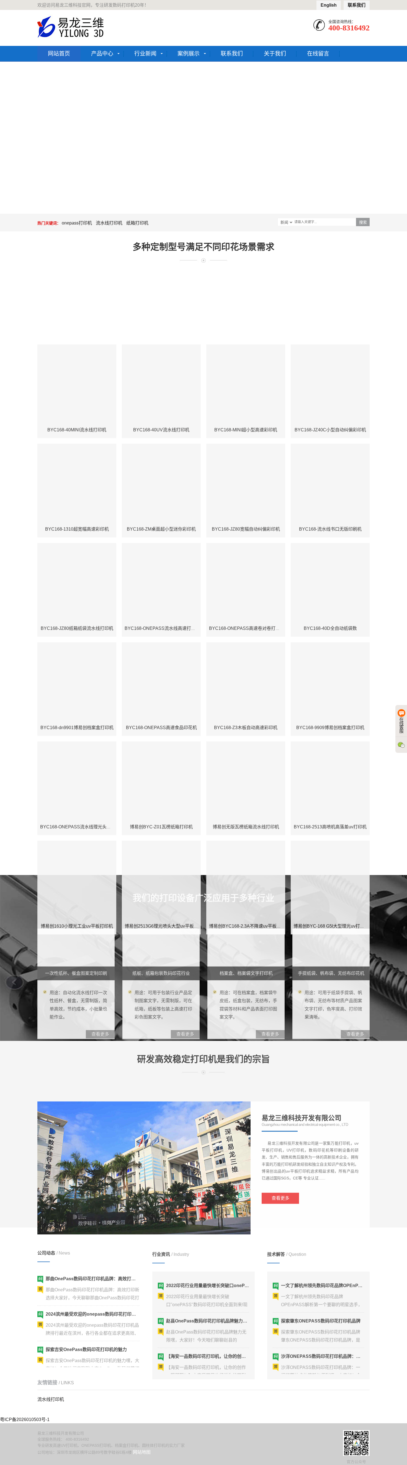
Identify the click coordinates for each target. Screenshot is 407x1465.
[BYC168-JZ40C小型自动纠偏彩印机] (330, 316)
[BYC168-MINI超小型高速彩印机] (245, 316)
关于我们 (275, 54)
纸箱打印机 (137, 223)
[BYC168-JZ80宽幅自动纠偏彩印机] (245, 415)
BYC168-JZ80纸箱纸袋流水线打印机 (77, 560)
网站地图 (142, 1452)
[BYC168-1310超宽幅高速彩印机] (77, 415)
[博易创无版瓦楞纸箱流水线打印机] (245, 713)
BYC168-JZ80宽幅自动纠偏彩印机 (246, 461)
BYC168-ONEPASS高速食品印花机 (161, 659)
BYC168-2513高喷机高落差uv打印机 (330, 759)
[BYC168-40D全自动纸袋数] (330, 514)
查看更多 (280, 1183)
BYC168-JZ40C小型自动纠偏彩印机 (330, 362)
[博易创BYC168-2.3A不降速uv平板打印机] (245, 812)
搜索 (363, 222)
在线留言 (318, 54)
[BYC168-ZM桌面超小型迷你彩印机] (161, 415)
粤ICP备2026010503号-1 (25, 1419)
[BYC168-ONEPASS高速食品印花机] (161, 614)
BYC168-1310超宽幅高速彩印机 (77, 461)
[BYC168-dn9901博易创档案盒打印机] (77, 614)
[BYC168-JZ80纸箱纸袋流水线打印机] (77, 514)
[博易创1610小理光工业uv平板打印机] (77, 812)
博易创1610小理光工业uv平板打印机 (77, 858)
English (329, 5)
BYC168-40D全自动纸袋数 (330, 560)
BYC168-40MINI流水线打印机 (76, 362)
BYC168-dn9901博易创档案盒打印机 (77, 659)
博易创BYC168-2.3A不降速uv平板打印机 (249, 858)
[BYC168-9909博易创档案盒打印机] (330, 614)
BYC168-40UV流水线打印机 (161, 362)
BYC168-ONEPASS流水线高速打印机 (162, 560)
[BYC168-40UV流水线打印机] (161, 316)
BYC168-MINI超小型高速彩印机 (245, 362)
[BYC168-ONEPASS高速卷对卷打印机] (245, 514)
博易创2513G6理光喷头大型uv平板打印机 (166, 858)
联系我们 (356, 5)
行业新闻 (145, 54)
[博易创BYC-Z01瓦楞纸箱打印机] (161, 713)
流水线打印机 (109, 223)
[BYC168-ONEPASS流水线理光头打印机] (77, 713)
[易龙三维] (71, 27)
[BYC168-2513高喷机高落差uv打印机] (330, 713)
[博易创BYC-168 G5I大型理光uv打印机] (330, 812)
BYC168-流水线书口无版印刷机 (330, 461)
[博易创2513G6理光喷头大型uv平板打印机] (161, 812)
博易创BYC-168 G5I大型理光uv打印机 (331, 858)
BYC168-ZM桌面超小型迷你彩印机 (161, 461)
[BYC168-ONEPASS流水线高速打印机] (161, 514)
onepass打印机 (77, 223)
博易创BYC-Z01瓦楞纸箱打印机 (161, 759)
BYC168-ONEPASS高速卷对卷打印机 (246, 560)
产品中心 (102, 54)
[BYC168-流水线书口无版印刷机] (330, 415)
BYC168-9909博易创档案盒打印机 (330, 659)
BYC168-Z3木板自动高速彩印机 (245, 659)
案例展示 (188, 54)
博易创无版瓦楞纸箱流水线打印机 (246, 759)
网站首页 (59, 54)
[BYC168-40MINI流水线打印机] (77, 316)
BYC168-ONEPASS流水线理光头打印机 (80, 759)
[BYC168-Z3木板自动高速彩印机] (245, 614)
